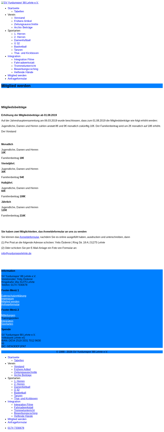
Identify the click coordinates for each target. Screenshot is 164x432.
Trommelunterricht (25, 65)
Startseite (13, 8)
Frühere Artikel (23, 21)
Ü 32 (17, 43)
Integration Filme (24, 59)
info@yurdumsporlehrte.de (16, 253)
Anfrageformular (17, 78)
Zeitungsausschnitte (26, 24)
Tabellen (19, 11)
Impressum (7, 298)
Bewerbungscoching (26, 69)
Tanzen (18, 49)
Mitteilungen (8, 315)
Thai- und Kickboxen (26, 53)
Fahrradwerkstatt (24, 62)
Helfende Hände (23, 72)
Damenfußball (22, 40)
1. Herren (19, 33)
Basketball (20, 46)
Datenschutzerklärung (13, 295)
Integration (14, 56)
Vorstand (19, 17)
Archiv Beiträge (23, 27)
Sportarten (7, 324)
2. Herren (19, 37)
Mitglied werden (17, 75)
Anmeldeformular (29, 237)
